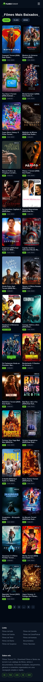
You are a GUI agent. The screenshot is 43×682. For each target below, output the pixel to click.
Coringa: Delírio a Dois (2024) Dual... (30, 326)
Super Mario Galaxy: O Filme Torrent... (10, 133)
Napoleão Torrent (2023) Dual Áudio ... (11, 595)
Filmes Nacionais (29, 644)
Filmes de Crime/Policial (31, 634)
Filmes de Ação (7, 631)
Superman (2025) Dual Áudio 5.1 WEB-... (10, 249)
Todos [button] (6, 20)
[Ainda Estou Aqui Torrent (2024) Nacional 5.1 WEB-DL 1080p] (11, 270)
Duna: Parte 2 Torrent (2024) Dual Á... (30, 480)
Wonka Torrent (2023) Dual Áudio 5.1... (30, 557)
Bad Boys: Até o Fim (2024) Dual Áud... (30, 403)
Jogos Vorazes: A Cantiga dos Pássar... (30, 595)
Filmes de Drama (8, 641)
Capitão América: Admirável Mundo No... (30, 249)
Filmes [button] (16, 20)
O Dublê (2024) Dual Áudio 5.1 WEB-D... (9, 480)
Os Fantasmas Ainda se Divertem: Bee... (11, 364)
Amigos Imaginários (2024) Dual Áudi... (29, 441)
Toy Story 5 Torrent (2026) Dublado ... (9, 95)
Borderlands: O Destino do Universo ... (31, 364)
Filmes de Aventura (30, 637)
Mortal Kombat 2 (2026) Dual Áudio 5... (30, 95)
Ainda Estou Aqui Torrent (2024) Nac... (9, 287)
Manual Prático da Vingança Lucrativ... (9, 172)
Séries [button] (25, 20)
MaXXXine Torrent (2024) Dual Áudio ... (11, 403)
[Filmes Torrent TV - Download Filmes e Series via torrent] (10, 4)
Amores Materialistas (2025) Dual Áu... (30, 210)
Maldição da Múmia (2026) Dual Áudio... (29, 133)
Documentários (28, 641)
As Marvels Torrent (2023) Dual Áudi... (29, 518)
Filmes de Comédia (30, 631)
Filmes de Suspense (9, 644)
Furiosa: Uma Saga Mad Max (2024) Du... (11, 441)
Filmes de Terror (7, 637)
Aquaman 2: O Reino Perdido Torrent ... (9, 557)
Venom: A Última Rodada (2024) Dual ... (31, 287)
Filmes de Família (8, 634)
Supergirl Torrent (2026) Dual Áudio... (11, 56)
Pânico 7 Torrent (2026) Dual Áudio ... (30, 172)
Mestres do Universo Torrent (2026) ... (30, 56)
